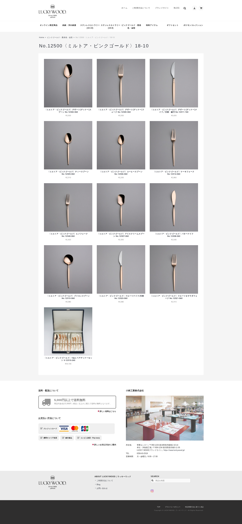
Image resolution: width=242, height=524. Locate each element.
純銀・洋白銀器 (69, 25)
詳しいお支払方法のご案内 (105, 445)
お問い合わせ (102, 488)
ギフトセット (173, 25)
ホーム (124, 8)
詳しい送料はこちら (108, 411)
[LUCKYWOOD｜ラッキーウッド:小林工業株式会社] (165, 418)
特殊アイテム (152, 25)
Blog (177, 8)
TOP (158, 507)
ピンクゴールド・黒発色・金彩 (131, 26)
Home (41, 37)
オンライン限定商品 (49, 25)
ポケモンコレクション (193, 25)
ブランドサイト (162, 8)
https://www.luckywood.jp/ (174, 450)
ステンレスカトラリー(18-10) (90, 26)
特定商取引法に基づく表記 (194, 507)
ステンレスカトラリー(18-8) (110, 26)
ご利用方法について (141, 8)
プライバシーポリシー (172, 507)
